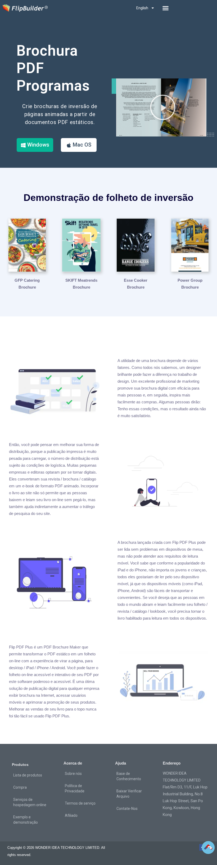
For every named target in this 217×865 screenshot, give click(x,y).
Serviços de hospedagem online (29, 802)
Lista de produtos (27, 775)
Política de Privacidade (74, 788)
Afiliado (71, 815)
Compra (20, 787)
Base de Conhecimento (128, 776)
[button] (166, 8)
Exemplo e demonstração (25, 819)
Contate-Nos (127, 808)
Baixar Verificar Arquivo (129, 793)
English (142, 8)
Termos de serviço (80, 803)
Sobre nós (73, 773)
